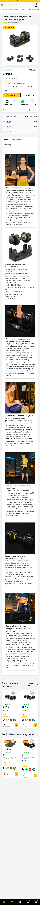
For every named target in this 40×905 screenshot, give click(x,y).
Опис (6, 140)
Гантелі (24, 9)
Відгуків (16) (8, 145)
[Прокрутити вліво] (4, 58)
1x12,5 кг (14, 86)
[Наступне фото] (34, 45)
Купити (12, 95)
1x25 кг (6, 90)
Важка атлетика (14, 9)
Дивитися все (30, 684)
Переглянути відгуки (13, 22)
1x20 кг (30, 86)
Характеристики (18, 140)
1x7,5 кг (6, 86)
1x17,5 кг (22, 86)
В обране (7, 110)
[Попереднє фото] (6, 45)
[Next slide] (36, 103)
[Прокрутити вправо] (35, 58)
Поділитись (34, 110)
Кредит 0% (30, 95)
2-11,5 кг (6, 81)
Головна (4, 9)
